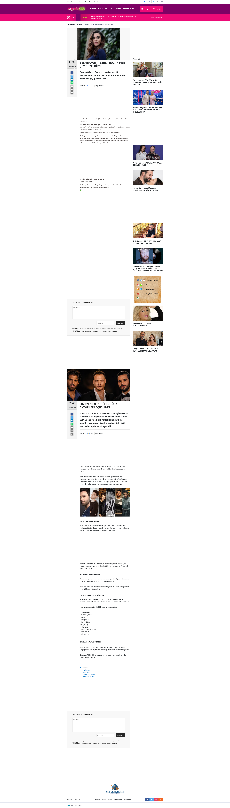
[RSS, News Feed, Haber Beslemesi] (160, 799)
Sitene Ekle (97, 2)
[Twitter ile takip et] (152, 799)
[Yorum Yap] (72, 92)
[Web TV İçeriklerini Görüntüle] (158, 2)
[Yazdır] (72, 89)
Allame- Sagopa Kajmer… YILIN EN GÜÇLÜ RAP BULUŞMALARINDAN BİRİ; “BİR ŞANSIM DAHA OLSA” (113, 17)
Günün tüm (157, 17)
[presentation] (73, 17)
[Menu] (142, 9)
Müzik (100, 9)
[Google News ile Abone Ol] (145, 2)
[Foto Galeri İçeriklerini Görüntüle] (162, 2)
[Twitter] (72, 76)
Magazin (92, 9)
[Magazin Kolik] (76, 9)
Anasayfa (97, 799)
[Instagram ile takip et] (156, 799)
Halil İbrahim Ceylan (89, 674)
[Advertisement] (105, 102)
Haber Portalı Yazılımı (76, 805)
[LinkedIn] (72, 79)
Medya (118, 9)
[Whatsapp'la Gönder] (72, 82)
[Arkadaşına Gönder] (72, 86)
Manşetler (73, 2)
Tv (106, 9)
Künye (104, 799)
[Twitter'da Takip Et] (153, 2)
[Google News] (90, 86)
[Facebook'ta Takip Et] (149, 2)
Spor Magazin (128, 9)
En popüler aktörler (88, 676)
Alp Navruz (86, 670)
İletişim (110, 799)
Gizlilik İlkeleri (118, 799)
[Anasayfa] (68, 2)
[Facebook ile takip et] (147, 799)
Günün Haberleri (83, 2)
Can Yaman (86, 672)
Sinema (111, 9)
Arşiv (90, 2)
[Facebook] (72, 72)
